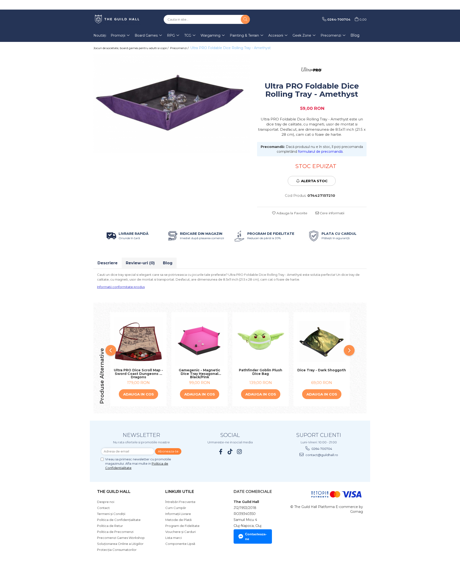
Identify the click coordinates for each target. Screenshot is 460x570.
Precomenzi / (179, 48)
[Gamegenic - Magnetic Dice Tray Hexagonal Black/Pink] (199, 341)
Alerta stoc (314, 181)
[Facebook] (221, 451)
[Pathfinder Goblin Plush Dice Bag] (260, 341)
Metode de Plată (178, 520)
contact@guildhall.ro (321, 455)
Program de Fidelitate (182, 526)
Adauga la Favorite (291, 213)
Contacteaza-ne (256, 536)
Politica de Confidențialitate (119, 520)
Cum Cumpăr (175, 508)
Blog (355, 35)
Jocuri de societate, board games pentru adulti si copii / (131, 48)
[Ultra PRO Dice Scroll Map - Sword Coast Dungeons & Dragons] (138, 341)
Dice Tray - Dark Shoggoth (321, 370)
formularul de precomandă (320, 151)
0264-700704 (321, 449)
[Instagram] (239, 451)
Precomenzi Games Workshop (121, 538)
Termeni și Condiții (111, 514)
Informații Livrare (178, 514)
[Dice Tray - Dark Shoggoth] (321, 341)
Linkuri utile (179, 491)
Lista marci (173, 538)
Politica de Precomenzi (115, 532)
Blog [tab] (167, 263)
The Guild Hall (114, 491)
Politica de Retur (110, 526)
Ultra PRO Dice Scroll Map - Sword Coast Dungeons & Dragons (138, 373)
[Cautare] (245, 19)
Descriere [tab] (108, 263)
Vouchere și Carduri (180, 532)
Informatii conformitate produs (121, 287)
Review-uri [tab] (140, 263)
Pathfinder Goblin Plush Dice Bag (260, 372)
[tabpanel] (171, 103)
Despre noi (105, 502)
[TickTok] (230, 451)
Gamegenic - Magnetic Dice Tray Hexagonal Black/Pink (199, 373)
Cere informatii (331, 213)
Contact (103, 508)
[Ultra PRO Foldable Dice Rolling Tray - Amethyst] (171, 103)
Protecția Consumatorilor (117, 550)
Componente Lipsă (180, 544)
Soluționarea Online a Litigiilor (120, 544)
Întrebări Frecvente (180, 502)
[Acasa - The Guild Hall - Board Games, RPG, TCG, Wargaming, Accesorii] (117, 19)
